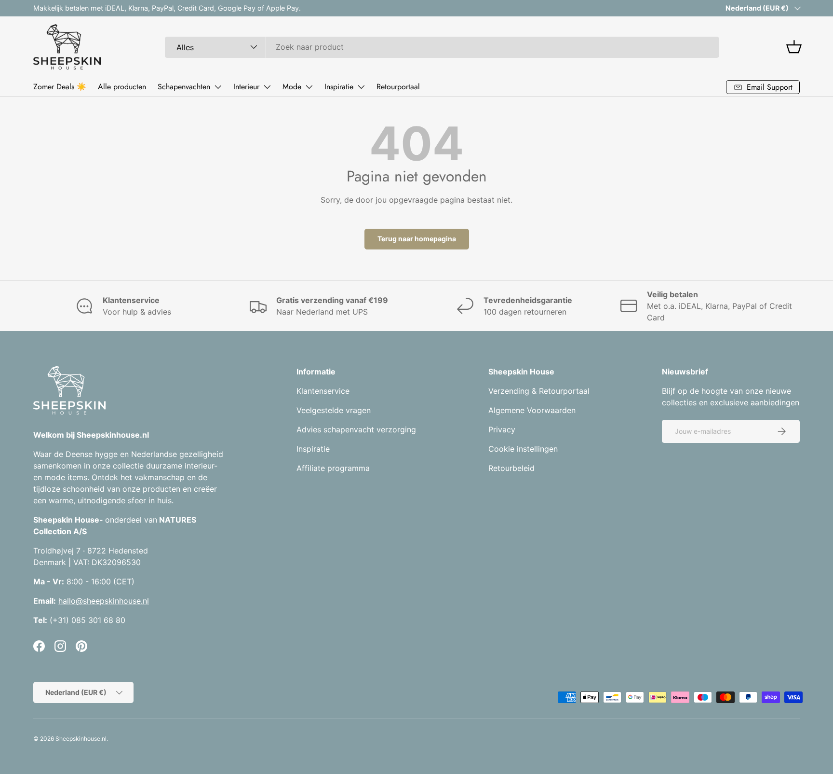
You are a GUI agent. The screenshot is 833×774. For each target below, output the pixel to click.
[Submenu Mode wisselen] (309, 87)
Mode (291, 86)
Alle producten (122, 86)
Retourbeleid (511, 468)
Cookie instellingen (523, 449)
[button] (794, 46)
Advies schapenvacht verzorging (356, 429)
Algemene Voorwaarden (532, 410)
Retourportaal (398, 86)
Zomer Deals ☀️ (59, 86)
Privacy (501, 429)
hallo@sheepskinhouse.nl (103, 601)
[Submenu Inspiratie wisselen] (361, 87)
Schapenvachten (184, 86)
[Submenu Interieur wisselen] (267, 87)
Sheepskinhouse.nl (81, 738)
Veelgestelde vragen (333, 410)
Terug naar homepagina (416, 239)
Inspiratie (338, 86)
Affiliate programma (333, 468)
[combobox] (442, 46)
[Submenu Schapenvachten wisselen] (218, 87)
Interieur (246, 86)
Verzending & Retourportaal (539, 391)
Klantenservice (322, 391)
